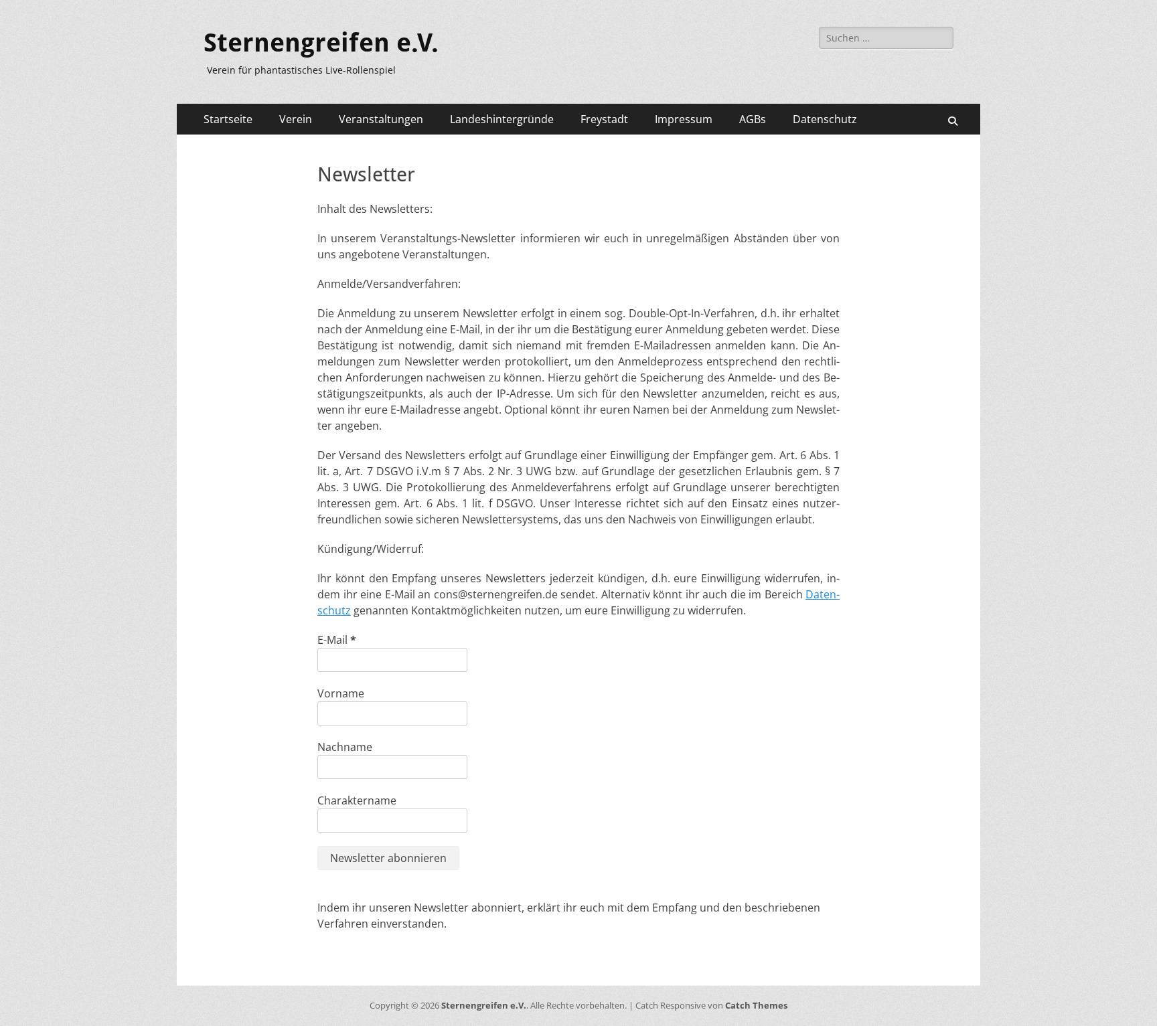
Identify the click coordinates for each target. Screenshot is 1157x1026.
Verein (295, 119)
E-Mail (336, 639)
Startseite (228, 119)
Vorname (340, 693)
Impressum (683, 119)
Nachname (344, 747)
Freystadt (604, 119)
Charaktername (356, 800)
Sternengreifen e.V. (321, 43)
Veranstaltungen (381, 119)
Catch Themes (756, 1005)
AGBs (752, 119)
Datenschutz (825, 119)
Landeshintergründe (502, 119)
